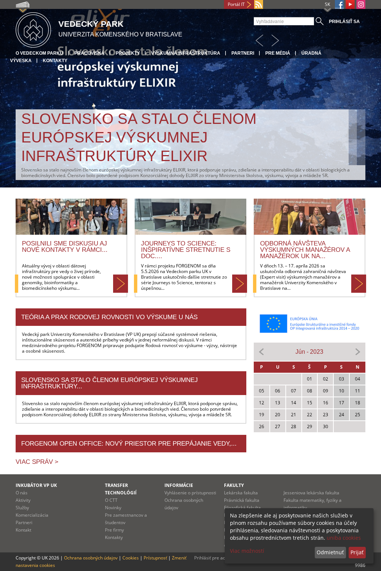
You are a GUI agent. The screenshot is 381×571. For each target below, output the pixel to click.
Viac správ (35, 461)
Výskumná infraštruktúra (185, 53)
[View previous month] (261, 351)
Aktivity (23, 500)
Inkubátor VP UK (36, 485)
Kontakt (23, 530)
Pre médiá (277, 53)
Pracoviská (89, 53)
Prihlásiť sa (344, 21)
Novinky (113, 507)
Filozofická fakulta (242, 507)
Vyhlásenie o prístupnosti (190, 493)
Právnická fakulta (241, 500)
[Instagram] (360, 4)
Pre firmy (114, 530)
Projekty (128, 53)
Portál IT (236, 4)
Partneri (242, 53)
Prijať (357, 552)
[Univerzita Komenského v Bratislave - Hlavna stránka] (33, 29)
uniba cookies (344, 537)
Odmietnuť (330, 552)
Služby (22, 507)
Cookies (130, 558)
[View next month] (357, 351)
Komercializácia (32, 515)
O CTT (111, 500)
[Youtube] (350, 4)
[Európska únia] (309, 323)
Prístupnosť (155, 558)
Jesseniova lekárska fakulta (311, 493)
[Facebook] (339, 4)
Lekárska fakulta (241, 493)
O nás (22, 493)
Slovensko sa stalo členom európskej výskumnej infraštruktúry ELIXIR (138, 137)
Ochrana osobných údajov (91, 558)
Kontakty (55, 60)
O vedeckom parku (39, 53)
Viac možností (247, 550)
